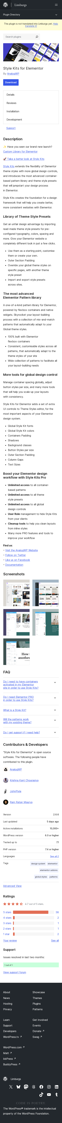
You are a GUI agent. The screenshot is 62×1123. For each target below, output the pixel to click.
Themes (37, 998)
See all (55, 940)
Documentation (14, 564)
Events (37, 1025)
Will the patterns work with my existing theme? (17, 721)
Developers (9, 1031)
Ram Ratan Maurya (21, 802)
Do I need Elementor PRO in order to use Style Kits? (18, 698)
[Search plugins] (37, 37)
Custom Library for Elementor (20, 151)
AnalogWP (13, 73)
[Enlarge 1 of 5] (25, 583)
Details (10, 94)
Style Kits (8, 166)
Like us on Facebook (17, 560)
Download (11, 82)
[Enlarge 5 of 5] (25, 642)
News (6, 998)
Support (11, 128)
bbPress (9, 1058)
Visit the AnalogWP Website (21, 550)
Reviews (11, 103)
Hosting (7, 1003)
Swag (37, 1036)
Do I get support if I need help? (21, 732)
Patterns (38, 1009)
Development (14, 119)
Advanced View (12, 885)
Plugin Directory (11, 14)
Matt (7, 1053)
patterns (54, 877)
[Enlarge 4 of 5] (54, 613)
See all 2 (54, 856)
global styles (41, 877)
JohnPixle (15, 791)
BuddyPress (12, 1064)
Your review (10, 940)
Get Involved (40, 1019)
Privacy (7, 1009)
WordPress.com (14, 1047)
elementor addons (49, 870)
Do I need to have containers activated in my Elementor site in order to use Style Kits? (20, 684)
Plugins (37, 1003)
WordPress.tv (12, 1036)
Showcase (39, 992)
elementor (53, 863)
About (6, 992)
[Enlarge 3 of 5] (25, 613)
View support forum (14, 972)
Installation (13, 111)
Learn (6, 1019)
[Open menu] (57, 5)
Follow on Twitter (15, 555)
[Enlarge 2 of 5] (54, 583)
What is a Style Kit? (14, 710)
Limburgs (16, 1079)
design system (38, 863)
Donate (39, 1031)
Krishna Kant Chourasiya (24, 780)
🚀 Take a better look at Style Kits (23, 158)
